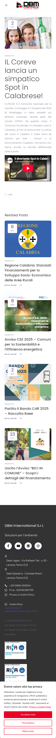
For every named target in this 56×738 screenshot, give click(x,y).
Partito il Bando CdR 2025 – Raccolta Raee (27, 411)
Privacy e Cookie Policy (40, 706)
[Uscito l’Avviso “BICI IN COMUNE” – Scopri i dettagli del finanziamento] (28, 459)
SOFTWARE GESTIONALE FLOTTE (21, 630)
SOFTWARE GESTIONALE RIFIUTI (20, 625)
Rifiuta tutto (28, 731)
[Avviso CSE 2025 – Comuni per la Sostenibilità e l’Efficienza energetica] (28, 330)
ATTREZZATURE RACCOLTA (18, 620)
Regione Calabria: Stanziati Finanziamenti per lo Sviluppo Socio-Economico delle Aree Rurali (28, 273)
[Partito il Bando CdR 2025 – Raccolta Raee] (28, 399)
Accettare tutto (28, 714)
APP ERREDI (10, 634)
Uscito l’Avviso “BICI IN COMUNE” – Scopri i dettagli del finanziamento (28, 473)
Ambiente (9, 56)
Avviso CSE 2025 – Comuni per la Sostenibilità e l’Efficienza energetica (28, 344)
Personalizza (28, 722)
